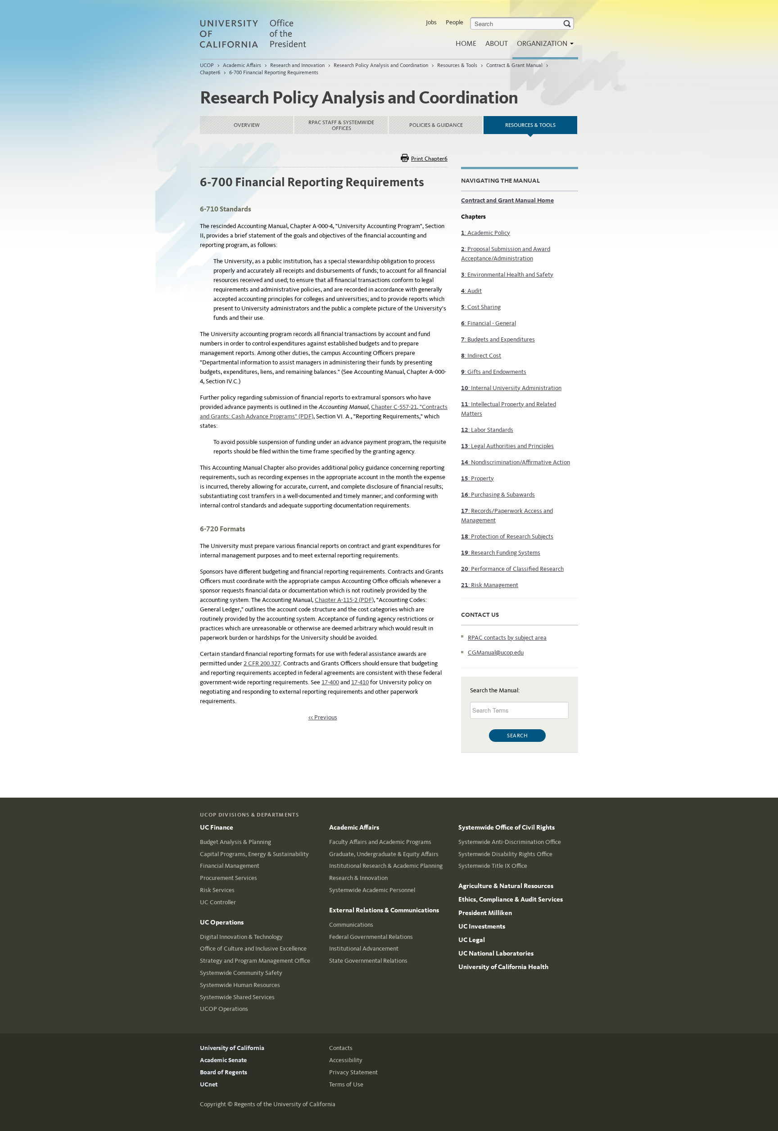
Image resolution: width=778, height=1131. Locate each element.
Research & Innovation (358, 878)
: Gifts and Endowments (493, 372)
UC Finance (216, 827)
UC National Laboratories (496, 953)
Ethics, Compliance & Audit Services (510, 899)
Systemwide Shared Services (237, 997)
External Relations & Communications (384, 910)
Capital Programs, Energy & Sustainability (254, 854)
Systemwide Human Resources (240, 985)
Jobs (431, 22)
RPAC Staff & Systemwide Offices (341, 125)
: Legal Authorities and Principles (507, 446)
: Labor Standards (487, 430)
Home (466, 43)
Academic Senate (223, 1060)
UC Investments (481, 926)
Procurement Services (228, 878)
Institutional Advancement (363, 948)
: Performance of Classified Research (512, 569)
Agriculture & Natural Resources (505, 886)
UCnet (208, 1084)
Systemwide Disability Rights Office (505, 854)
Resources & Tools (457, 65)
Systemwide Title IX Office (492, 866)
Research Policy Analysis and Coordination (381, 65)
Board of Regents (223, 1072)
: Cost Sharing (481, 307)
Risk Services (217, 890)
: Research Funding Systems (500, 553)
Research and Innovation (297, 65)
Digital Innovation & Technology (241, 937)
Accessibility (345, 1060)
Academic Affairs (242, 65)
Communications (351, 925)
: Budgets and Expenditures (498, 339)
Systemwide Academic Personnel (372, 890)
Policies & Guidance (436, 125)
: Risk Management (489, 585)
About (496, 43)
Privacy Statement (353, 1072)
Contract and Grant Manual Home (507, 200)
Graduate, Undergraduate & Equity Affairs (384, 854)
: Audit (471, 291)
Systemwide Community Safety (241, 973)
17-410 (360, 682)
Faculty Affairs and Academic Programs (380, 842)
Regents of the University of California (284, 1104)
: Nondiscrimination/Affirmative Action (515, 462)
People (454, 22)
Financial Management (229, 866)
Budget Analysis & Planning (235, 842)
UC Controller (218, 902)
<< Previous (322, 717)
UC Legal (471, 940)
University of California (232, 1048)
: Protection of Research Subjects (507, 536)
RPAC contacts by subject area (507, 638)
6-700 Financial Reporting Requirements (273, 72)
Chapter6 (210, 72)
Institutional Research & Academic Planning (386, 866)
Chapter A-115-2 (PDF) (344, 600)
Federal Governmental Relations (371, 937)
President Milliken (485, 913)
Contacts (341, 1048)
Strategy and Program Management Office (255, 961)
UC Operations (222, 922)
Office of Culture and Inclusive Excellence (253, 948)
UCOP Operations (224, 1009)
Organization (543, 43)
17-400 (330, 682)
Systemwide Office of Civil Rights (506, 827)
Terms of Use (346, 1084)
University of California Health (503, 967)
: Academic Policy (485, 233)
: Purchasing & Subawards (498, 494)
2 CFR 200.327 (262, 663)
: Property (477, 478)
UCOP (207, 65)
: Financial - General (488, 323)
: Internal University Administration (511, 388)
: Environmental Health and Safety (507, 274)
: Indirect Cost (481, 355)
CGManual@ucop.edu (496, 652)
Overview (247, 125)
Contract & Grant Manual (514, 65)
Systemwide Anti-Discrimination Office (509, 842)
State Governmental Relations (368, 961)
